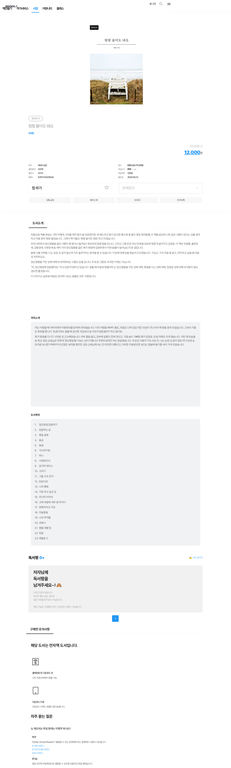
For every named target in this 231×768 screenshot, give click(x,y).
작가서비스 (19, 9)
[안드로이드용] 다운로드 (41, 748)
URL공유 (50, 198)
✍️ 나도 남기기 (196, 556)
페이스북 (94, 198)
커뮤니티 (40, 9)
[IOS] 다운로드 (37, 752)
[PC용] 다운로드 (38, 745)
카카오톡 (181, 198)
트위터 (137, 198)
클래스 (51, 9)
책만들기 (6, 9)
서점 (30, 9)
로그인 (157, 3)
